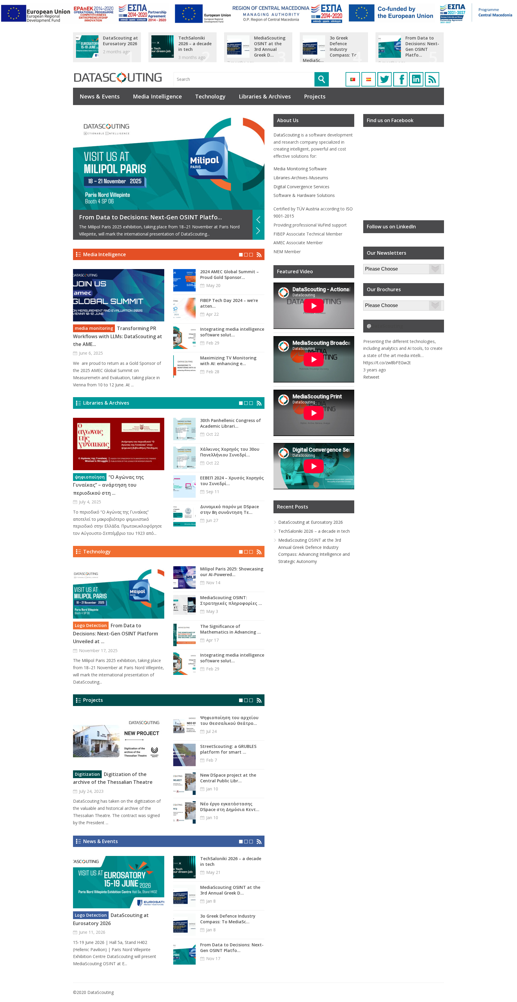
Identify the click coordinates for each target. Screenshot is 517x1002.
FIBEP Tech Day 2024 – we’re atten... (229, 303)
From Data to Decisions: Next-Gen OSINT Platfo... (422, 46)
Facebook (400, 79)
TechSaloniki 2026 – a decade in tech (195, 43)
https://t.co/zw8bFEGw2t (387, 362)
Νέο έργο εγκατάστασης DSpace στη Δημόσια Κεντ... (229, 806)
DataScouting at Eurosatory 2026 (120, 40)
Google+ (416, 79)
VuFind (324, 225)
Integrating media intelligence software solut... (232, 332)
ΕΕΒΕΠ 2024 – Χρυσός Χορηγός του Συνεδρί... (232, 480)
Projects (315, 96)
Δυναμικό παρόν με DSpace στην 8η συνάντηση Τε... (229, 509)
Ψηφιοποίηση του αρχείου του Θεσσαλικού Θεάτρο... (229, 720)
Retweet (371, 377)
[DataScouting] (118, 77)
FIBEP (279, 234)
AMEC (279, 242)
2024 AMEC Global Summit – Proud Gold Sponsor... (229, 274)
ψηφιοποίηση (90, 477)
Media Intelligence (157, 96)
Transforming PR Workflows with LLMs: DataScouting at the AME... (117, 336)
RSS (432, 79)
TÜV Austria (307, 209)
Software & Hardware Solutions (304, 195)
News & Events (100, 96)
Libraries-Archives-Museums (300, 177)
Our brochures (377, 304)
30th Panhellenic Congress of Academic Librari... (230, 423)
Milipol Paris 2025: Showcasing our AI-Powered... (231, 571)
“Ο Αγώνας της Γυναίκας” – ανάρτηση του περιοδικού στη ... (108, 485)
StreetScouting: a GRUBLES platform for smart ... (228, 749)
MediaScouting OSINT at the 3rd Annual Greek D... (269, 46)
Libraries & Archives (265, 96)
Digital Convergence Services (301, 186)
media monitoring (94, 328)
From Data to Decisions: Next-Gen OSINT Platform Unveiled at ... (115, 633)
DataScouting (286, 135)
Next (258, 230)
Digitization (87, 774)
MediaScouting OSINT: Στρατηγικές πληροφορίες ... (231, 600)
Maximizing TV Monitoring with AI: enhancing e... (228, 360)
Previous (258, 219)
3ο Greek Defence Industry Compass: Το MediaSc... (330, 49)
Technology (210, 96)
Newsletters (375, 267)
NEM (278, 251)
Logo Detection (91, 625)
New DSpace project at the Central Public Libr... (228, 778)
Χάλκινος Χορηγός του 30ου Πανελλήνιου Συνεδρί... (229, 452)
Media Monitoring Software (300, 168)
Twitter (384, 79)
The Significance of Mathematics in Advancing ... (230, 629)
